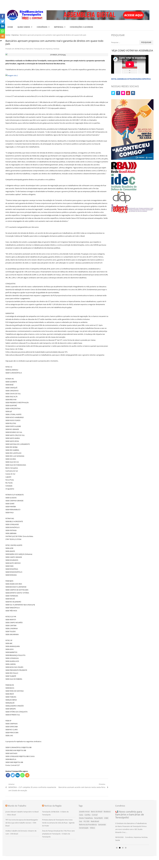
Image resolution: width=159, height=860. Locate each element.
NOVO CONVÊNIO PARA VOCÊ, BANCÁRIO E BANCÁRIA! (129, 814)
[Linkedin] (17, 775)
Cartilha (87, 815)
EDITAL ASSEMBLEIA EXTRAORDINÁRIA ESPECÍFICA (131, 79)
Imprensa (58, 27)
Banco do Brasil (96, 811)
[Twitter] (13, 775)
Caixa (81, 815)
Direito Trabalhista (86, 818)
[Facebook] (8, 775)
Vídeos (92, 828)
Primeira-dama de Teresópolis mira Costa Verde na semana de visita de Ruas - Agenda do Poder (58, 823)
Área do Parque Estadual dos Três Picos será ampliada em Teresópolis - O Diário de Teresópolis (58, 834)
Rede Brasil (95, 821)
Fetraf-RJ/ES (98, 818)
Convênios (42, 27)
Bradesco (107, 811)
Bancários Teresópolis (34, 49)
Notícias (56, 49)
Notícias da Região (53, 805)
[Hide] (1, 41)
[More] (27, 775)
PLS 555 (86, 821)
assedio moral (84, 811)
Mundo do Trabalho (17, 805)
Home (10, 27)
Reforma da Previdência (88, 824)
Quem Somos (24, 27)
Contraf (94, 815)
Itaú (80, 821)
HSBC (106, 818)
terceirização (83, 828)
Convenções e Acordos (81, 27)
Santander (102, 824)
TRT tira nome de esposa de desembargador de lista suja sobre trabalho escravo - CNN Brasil (21, 823)
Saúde (117, 840)
